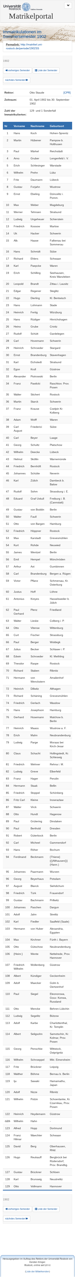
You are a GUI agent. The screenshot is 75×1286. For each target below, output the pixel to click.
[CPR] (67, 92)
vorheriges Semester (19, 70)
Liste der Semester (47, 70)
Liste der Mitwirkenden (37, 1271)
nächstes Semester (15, 80)
